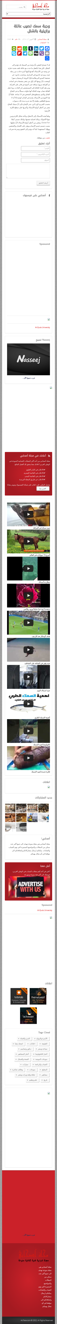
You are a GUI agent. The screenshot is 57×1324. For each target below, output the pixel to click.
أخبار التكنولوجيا (41, 1054)
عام (16, 39)
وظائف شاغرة (17, 1069)
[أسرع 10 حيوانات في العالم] (28, 541)
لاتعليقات (43, 42)
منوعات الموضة (41, 1059)
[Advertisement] (28, 282)
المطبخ (44, 1069)
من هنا (41, 488)
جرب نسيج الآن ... (28, 1235)
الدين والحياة (25, 1038)
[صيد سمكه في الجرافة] (28, 514)
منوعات (32, 1069)
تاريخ (45, 1080)
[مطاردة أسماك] (28, 568)
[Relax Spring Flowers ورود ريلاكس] (28, 595)
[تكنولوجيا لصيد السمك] (28, 731)
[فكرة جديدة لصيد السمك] (28, 758)
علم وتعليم (33, 1080)
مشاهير (44, 1075)
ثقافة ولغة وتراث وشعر (26, 1075)
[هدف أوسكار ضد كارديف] (28, 622)
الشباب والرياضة (41, 1064)
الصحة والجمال (23, 1059)
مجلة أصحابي (41, 39)
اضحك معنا (19, 1043)
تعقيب (47, 138)
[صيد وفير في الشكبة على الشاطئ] (28, 650)
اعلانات (32, 1043)
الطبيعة (44, 1043)
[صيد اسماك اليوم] (28, 677)
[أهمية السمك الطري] (28, 704)
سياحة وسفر (42, 1049)
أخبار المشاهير (23, 1054)
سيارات (25, 1064)
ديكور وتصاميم (25, 1049)
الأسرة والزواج (42, 1038)
